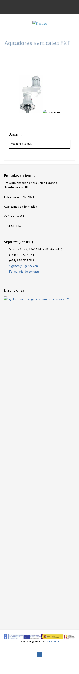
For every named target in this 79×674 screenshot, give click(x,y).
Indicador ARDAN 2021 (19, 197)
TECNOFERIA (12, 226)
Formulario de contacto (24, 271)
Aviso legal (53, 641)
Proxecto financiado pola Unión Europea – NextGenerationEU (32, 185)
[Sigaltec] (39, 23)
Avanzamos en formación (20, 207)
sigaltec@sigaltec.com (24, 266)
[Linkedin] (39, 654)
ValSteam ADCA (14, 216)
